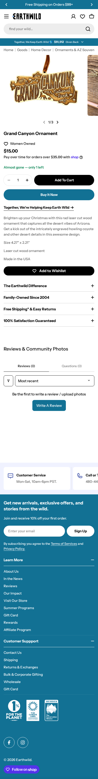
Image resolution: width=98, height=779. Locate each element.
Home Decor (41, 50)
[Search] (88, 29)
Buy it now (49, 194)
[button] (6, 4)
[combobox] (49, 28)
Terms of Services (64, 544)
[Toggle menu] (6, 16)
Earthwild (23, 760)
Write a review (49, 405)
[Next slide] (57, 122)
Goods (22, 50)
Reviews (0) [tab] (26, 366)
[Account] (73, 16)
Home (8, 50)
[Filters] (8, 380)
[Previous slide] (44, 122)
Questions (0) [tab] (72, 366)
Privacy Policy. (14, 549)
